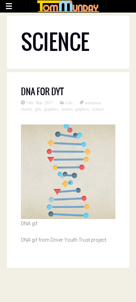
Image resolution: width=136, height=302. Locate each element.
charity (26, 109)
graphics (51, 109)
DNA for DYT (42, 91)
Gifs (69, 102)
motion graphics (75, 109)
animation (93, 102)
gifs (38, 109)
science (98, 109)
